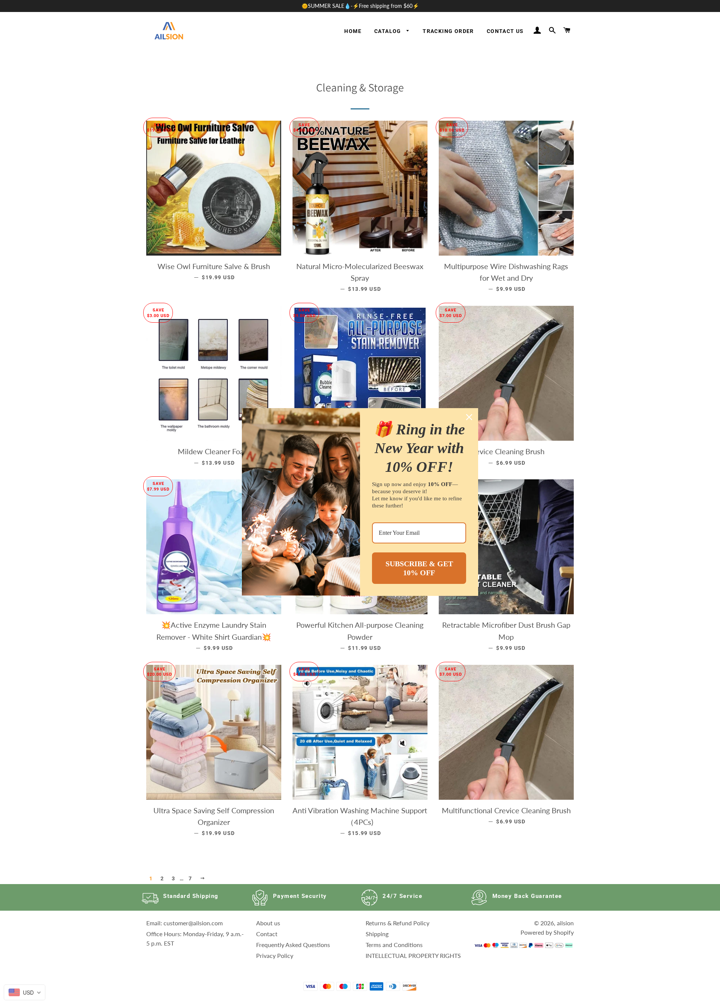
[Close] (469, 417)
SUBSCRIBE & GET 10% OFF (419, 568)
